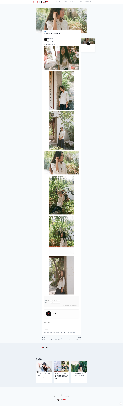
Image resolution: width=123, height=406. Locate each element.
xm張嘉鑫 (75, 375)
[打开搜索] (90, 2)
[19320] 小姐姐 (47, 324)
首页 (57, 1)
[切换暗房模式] (121, 403)
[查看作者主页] (88, 44)
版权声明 (87, 1)
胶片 (48, 302)
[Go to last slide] (37, 372)
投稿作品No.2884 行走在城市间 (75, 338)
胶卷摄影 (57, 332)
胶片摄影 (65, 332)
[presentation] (44, 366)
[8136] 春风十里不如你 (78, 374)
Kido (40, 377)
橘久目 (46, 35)
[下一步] (85, 372)
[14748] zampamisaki (48, 326)
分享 (48, 332)
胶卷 (48, 41)
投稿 (45, 329)
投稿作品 (45, 31)
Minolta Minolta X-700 (55, 300)
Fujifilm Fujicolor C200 (55, 302)
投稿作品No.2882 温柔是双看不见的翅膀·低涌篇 (51, 338)
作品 (47, 329)
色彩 (73, 332)
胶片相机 (69, 332)
